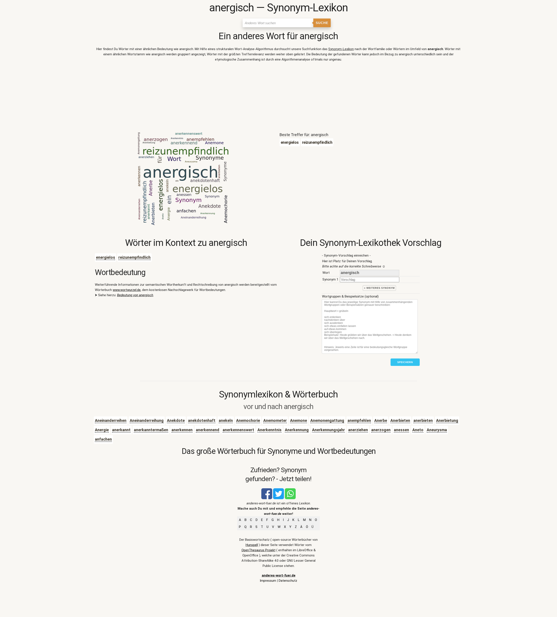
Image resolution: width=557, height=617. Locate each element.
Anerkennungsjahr (328, 430)
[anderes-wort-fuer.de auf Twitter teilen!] (278, 498)
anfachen (103, 439)
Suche (322, 23)
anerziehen (358, 430)
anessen (401, 430)
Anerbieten (400, 420)
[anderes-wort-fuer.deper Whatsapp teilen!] (290, 498)
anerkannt (121, 430)
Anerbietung (447, 420)
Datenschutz (288, 581)
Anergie (102, 430)
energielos (105, 257)
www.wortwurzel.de (127, 290)
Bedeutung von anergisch (135, 295)
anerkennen (182, 430)
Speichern (405, 362)
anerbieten (423, 420)
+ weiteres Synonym (379, 288)
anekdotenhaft (201, 420)
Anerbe (380, 420)
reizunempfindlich (134, 257)
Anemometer (275, 420)
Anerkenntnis (269, 430)
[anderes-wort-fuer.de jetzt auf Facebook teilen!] (266, 498)
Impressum (268, 581)
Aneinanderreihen (110, 420)
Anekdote (176, 420)
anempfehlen (359, 420)
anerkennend (207, 430)
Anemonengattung (327, 420)
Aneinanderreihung (147, 420)
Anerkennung (297, 430)
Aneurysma (437, 430)
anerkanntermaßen (151, 430)
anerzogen (381, 430)
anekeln (226, 420)
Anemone (298, 420)
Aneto (417, 430)
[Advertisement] (278, 98)
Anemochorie (248, 420)
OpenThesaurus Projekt (258, 550)
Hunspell (252, 545)
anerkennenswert (238, 430)
